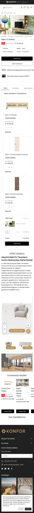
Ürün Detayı (15, 88)
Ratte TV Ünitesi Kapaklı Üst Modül (16, 154)
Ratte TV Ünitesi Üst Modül (14, 194)
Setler (5, 88)
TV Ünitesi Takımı (19, 36)
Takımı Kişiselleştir (17, 64)
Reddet (21, 509)
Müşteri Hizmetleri (8, 439)
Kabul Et (28, 509)
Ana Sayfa (3, 36)
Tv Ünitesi (10, 36)
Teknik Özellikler (10, 118)
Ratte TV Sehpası (11, 115)
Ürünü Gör (8, 132)
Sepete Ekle (17, 58)
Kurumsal (4, 443)
